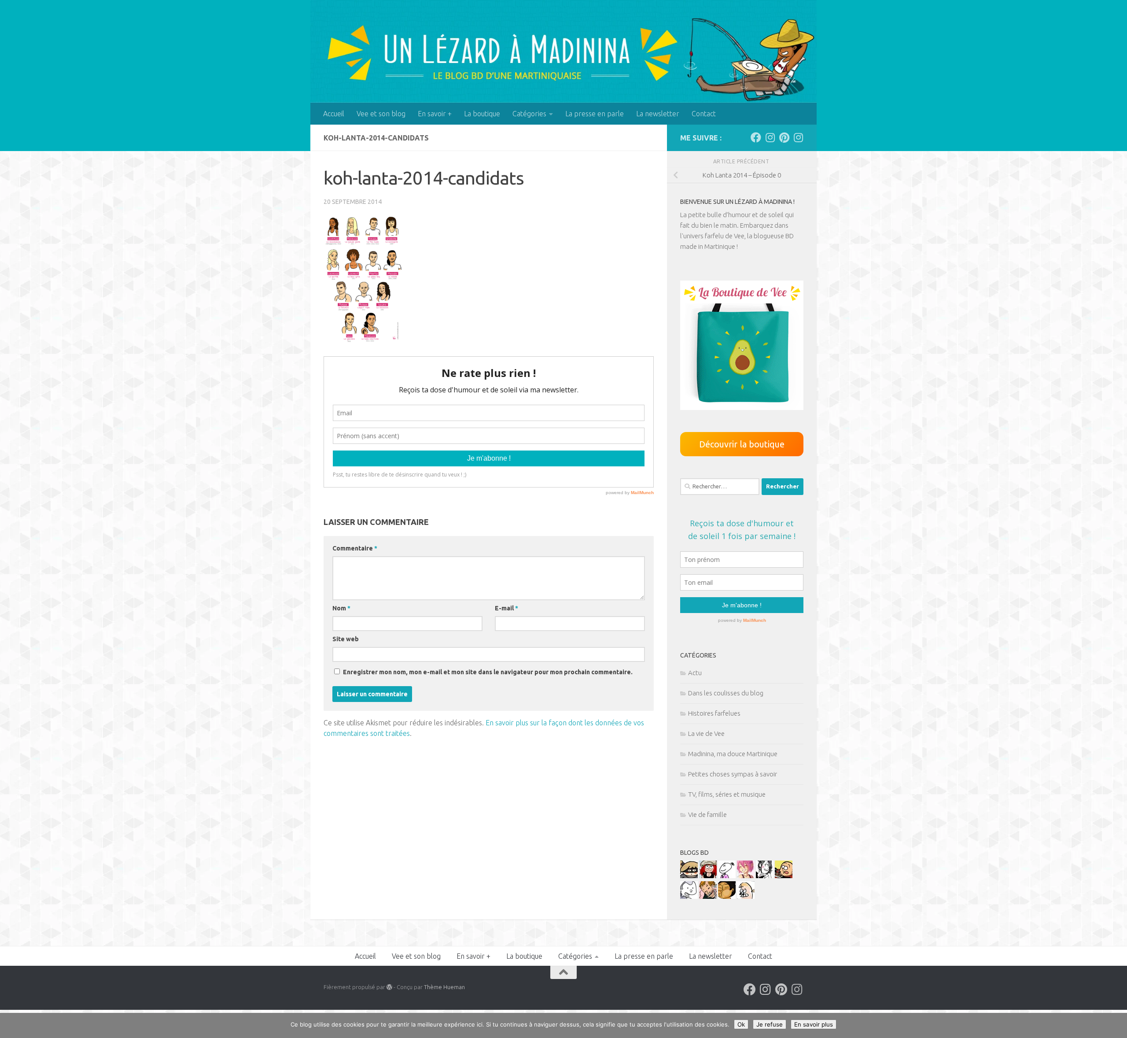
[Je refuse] (1116, 1025)
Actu (695, 672)
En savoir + (435, 114)
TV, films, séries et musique (727, 794)
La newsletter (657, 114)
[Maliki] (746, 875)
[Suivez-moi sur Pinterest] (784, 137)
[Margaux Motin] (764, 875)
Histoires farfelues (714, 713)
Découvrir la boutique (741, 444)
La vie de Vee (706, 733)
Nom (341, 608)
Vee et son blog (381, 114)
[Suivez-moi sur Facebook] (756, 137)
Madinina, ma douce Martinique (732, 753)
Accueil (333, 114)
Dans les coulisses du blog (725, 693)
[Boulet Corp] (708, 896)
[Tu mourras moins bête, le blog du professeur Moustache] (746, 896)
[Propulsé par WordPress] (389, 987)
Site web (345, 639)
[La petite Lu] (727, 875)
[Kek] (689, 896)
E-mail (506, 608)
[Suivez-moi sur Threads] (798, 137)
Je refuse (769, 1024)
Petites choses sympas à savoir (732, 774)
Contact (704, 114)
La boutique (482, 114)
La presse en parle (594, 114)
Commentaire (354, 548)
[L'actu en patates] (783, 875)
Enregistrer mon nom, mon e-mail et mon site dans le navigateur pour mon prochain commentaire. (488, 672)
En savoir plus (813, 1024)
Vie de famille (707, 814)
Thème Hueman (444, 987)
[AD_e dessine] (727, 896)
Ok (741, 1024)
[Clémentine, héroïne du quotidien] (689, 875)
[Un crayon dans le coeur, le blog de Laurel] (708, 875)
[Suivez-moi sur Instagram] (770, 137)
